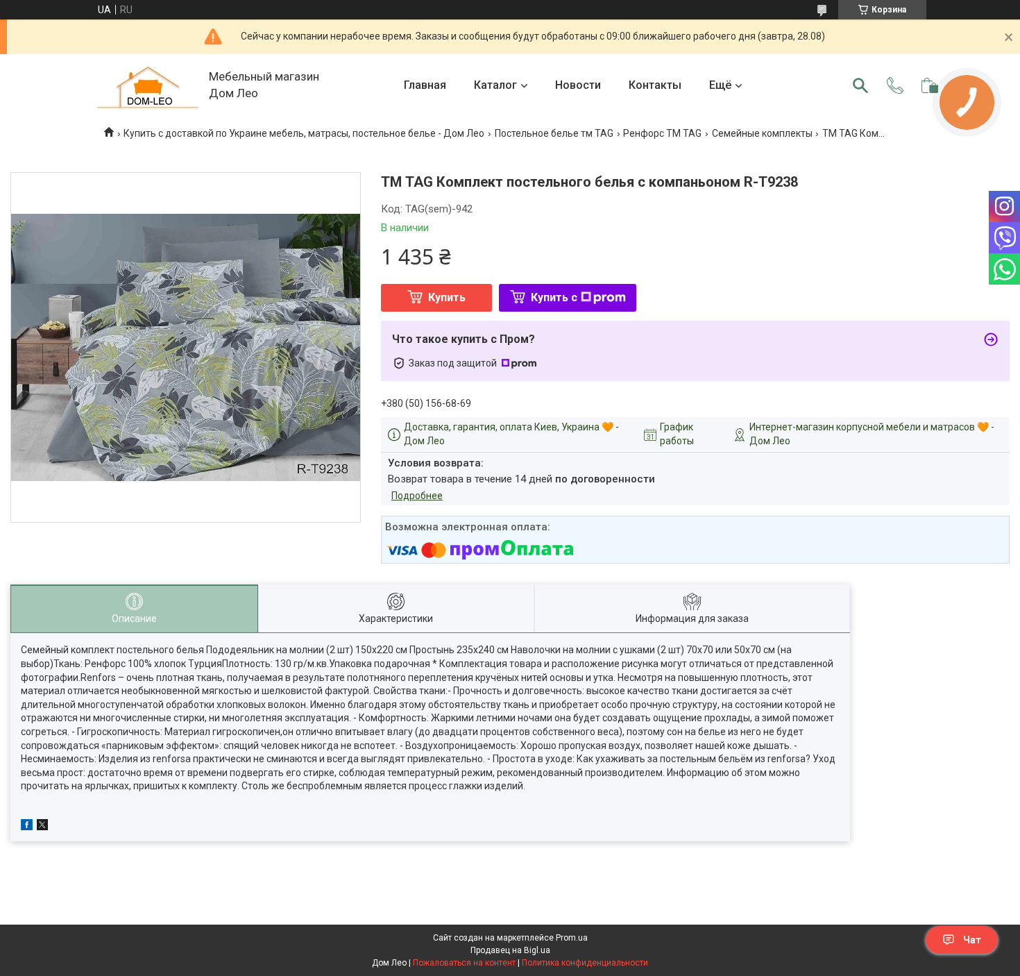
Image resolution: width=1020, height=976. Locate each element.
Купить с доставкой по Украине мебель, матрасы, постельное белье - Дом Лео (304, 133)
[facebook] (27, 826)
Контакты (655, 85)
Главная (425, 85)
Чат (972, 939)
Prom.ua (572, 938)
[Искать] (860, 85)
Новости (578, 85)
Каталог (495, 85)
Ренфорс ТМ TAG (662, 133)
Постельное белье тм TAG (554, 133)
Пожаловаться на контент (464, 963)
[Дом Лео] (147, 86)
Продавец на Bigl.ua (510, 950)
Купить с (554, 297)
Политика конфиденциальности (585, 963)
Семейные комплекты (762, 133)
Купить (447, 297)
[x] (42, 826)
